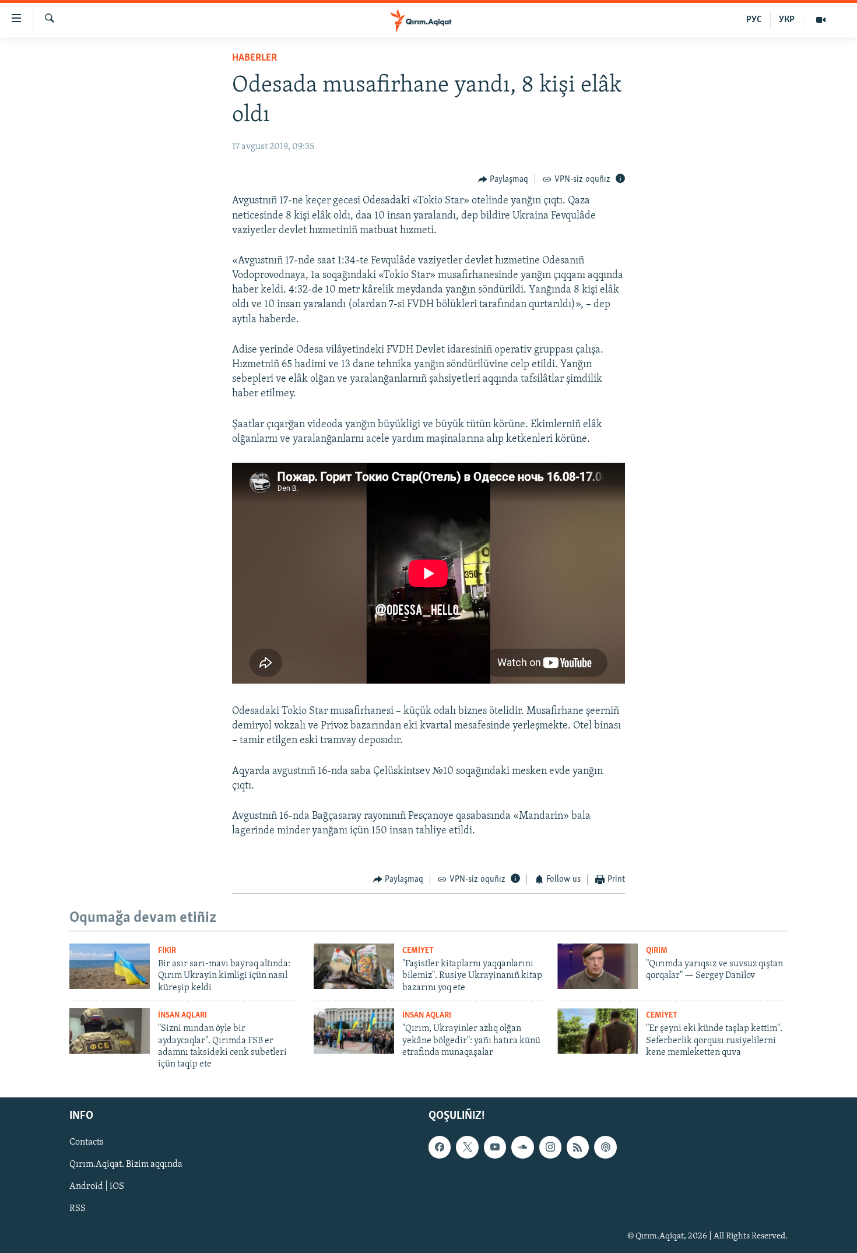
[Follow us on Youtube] (495, 1147)
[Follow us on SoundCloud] (522, 1147)
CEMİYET (418, 950)
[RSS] (578, 1147)
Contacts (86, 1142)
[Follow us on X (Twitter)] (467, 1147)
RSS (77, 1208)
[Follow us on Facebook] (439, 1147)
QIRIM (657, 950)
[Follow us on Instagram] (550, 1147)
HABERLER (254, 58)
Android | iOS (96, 1186)
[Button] (503, 179)
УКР (787, 19)
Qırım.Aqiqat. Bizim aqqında (125, 1164)
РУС (754, 19)
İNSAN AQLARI (182, 1015)
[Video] (820, 20)
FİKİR (167, 950)
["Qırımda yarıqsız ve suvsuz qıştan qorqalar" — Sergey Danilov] (597, 966)
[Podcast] (605, 1147)
